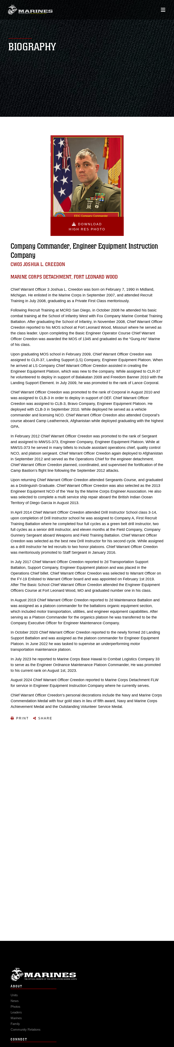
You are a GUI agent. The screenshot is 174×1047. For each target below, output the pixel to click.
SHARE (45, 718)
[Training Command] (30, 10)
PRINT (22, 718)
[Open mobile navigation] (163, 10)
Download (87, 226)
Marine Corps (87, 974)
